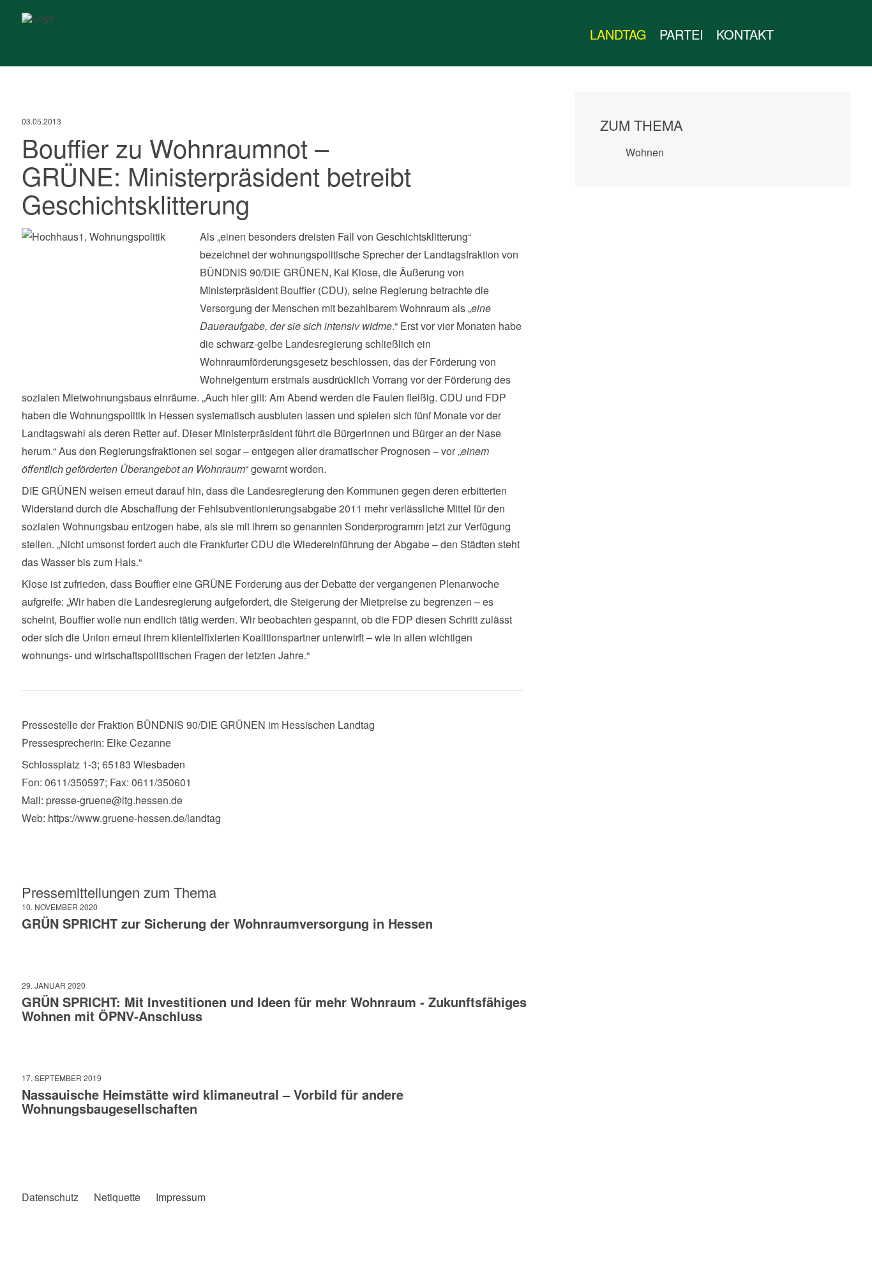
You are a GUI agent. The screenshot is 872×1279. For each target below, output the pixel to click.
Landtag (618, 34)
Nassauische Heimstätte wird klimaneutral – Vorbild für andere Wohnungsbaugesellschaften (212, 1101)
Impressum (181, 1197)
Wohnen (645, 152)
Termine (818, 34)
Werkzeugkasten (793, 34)
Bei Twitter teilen (58, 1154)
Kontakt (745, 34)
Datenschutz (50, 1197)
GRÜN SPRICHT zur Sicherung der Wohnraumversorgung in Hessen (227, 923)
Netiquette (117, 1197)
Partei (681, 34)
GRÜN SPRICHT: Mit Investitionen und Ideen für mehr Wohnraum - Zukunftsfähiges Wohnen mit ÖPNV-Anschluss (274, 1008)
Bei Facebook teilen (31, 1154)
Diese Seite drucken (513, 1154)
